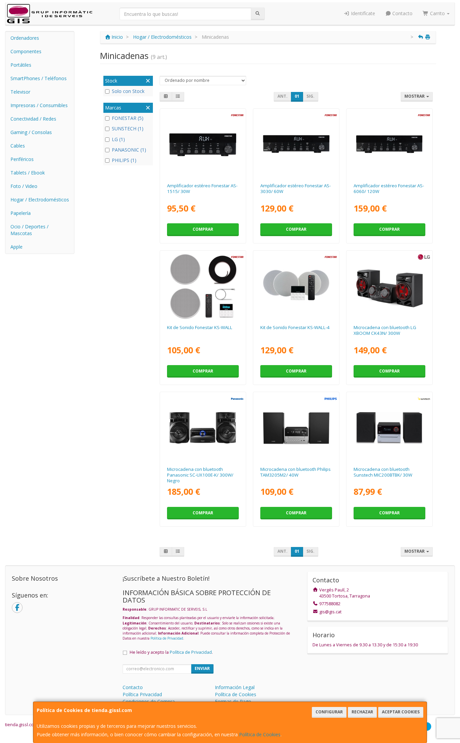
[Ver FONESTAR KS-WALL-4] (296, 286)
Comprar (203, 229)
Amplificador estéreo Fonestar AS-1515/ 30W (202, 188)
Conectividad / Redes (33, 119)
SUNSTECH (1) (127, 128)
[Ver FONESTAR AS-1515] (202, 144)
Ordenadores (24, 38)
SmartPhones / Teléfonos (38, 78)
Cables (17, 145)
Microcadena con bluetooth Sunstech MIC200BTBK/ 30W (383, 472)
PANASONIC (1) (129, 150)
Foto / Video (23, 186)
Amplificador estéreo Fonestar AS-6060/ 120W (389, 188)
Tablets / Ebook (27, 172)
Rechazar (362, 712)
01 (297, 96)
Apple (16, 247)
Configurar (329, 712)
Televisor (20, 92)
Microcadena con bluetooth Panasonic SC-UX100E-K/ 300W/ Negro (200, 475)
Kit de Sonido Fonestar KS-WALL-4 (295, 327)
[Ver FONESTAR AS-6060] (389, 144)
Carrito (437, 13)
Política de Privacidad (167, 638)
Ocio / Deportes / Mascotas (29, 229)
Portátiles (20, 65)
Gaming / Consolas (31, 132)
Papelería (20, 213)
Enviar (202, 668)
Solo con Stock (128, 91)
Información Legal (235, 687)
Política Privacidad (142, 694)
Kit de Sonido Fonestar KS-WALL (199, 327)
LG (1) (118, 139)
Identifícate (362, 13)
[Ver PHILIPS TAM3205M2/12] (296, 427)
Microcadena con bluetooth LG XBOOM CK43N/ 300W (385, 330)
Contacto (402, 13)
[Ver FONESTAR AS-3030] (296, 144)
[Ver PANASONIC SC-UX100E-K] (202, 427)
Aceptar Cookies (401, 712)
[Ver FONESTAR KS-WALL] (202, 286)
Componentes (25, 51)
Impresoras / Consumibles (39, 105)
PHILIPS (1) (124, 160)
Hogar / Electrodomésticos (39, 199)
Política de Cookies (260, 734)
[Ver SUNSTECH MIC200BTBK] (389, 427)
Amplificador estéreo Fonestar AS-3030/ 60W (295, 188)
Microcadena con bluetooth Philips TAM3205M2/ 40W (295, 472)
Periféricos (22, 159)
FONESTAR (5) (127, 118)
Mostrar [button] (415, 96)
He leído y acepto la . (171, 652)
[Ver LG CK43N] (389, 286)
